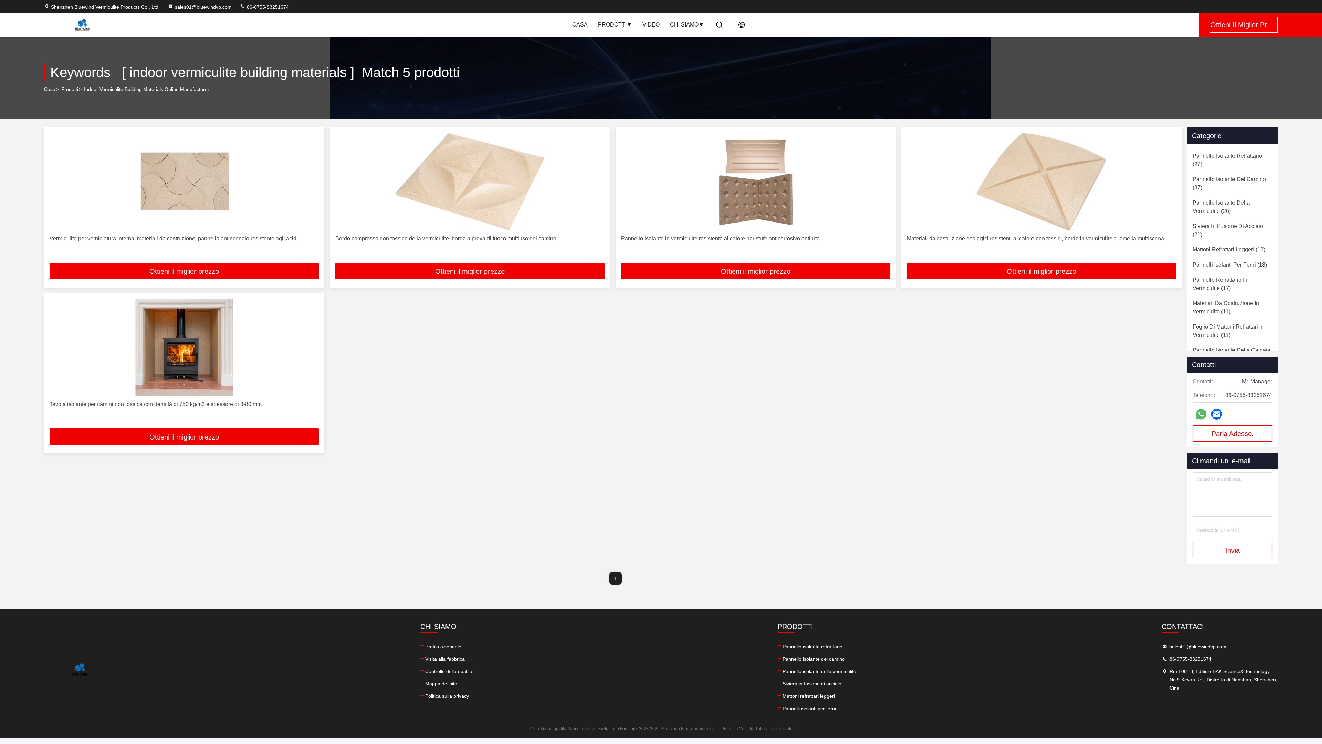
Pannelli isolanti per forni (809, 708)
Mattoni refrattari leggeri (809, 696)
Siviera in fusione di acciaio (812, 683)
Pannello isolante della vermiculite (819, 671)
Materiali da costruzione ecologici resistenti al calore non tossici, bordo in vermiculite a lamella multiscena (1035, 238)
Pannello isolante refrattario (812, 646)
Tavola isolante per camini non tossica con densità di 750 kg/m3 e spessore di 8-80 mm (156, 404)
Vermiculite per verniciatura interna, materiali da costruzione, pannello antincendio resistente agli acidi (174, 238)
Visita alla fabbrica (445, 659)
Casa (580, 25)
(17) (1220, 284)
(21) (1228, 230)
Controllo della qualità (448, 671)
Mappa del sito (441, 683)
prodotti (69, 89)
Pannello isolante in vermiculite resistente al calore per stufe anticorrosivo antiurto (720, 238)
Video (651, 25)
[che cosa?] (1201, 414)
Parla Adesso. (1232, 433)
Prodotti (612, 25)
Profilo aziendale (443, 646)
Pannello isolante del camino (814, 659)
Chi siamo (684, 25)
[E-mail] (1216, 414)
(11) (1226, 307)
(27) (1227, 160)
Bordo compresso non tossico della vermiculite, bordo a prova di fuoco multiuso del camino (445, 238)
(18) (1230, 265)
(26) (1221, 207)
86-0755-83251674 (267, 7)
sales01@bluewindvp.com (203, 7)
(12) (1229, 249)
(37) (1229, 183)
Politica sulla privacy (447, 696)
